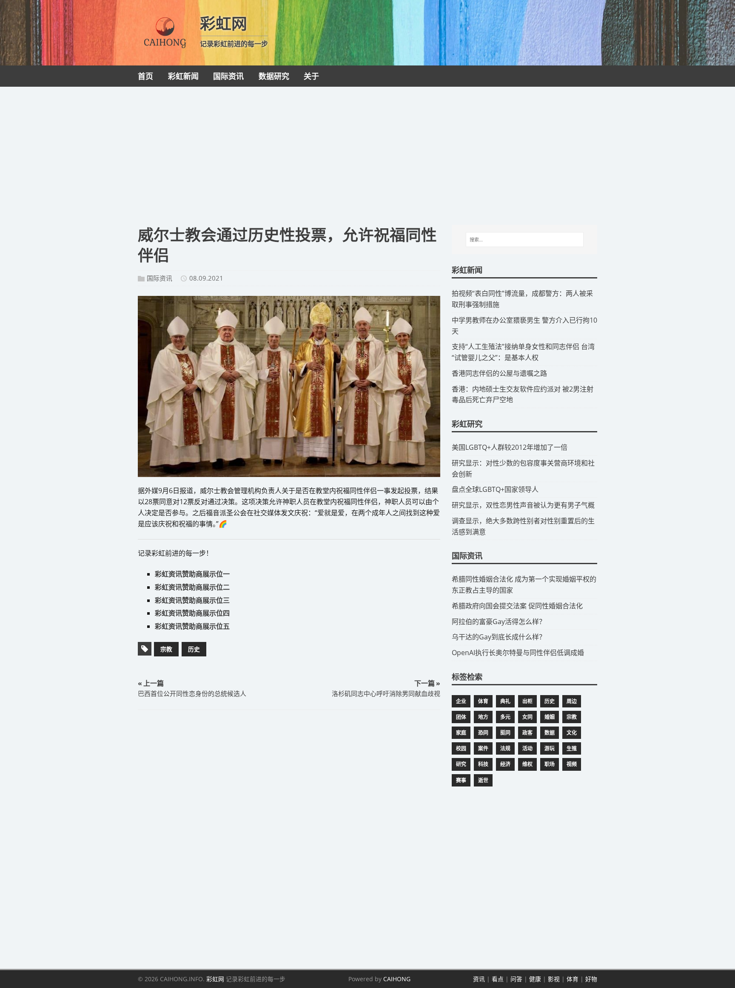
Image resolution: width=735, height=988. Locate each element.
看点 (498, 979)
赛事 (461, 780)
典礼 (505, 701)
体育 (483, 701)
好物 (591, 979)
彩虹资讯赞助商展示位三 (192, 600)
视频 (572, 764)
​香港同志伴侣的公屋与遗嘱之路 (499, 373)
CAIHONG (396, 979)
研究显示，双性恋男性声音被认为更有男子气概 (523, 505)
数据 (549, 732)
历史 (194, 649)
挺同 (505, 732)
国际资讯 (159, 278)
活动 (527, 748)
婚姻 (549, 717)
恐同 (483, 732)
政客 (527, 732)
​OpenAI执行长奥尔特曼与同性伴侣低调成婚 (518, 652)
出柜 (527, 701)
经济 (505, 764)
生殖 (572, 748)
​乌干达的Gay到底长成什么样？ (499, 637)
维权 (527, 764)
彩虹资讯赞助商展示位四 (192, 613)
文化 (572, 732)
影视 (554, 979)
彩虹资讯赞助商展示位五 (192, 626)
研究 (461, 764)
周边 (572, 701)
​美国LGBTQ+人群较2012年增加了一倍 (509, 447)
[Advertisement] (367, 150)
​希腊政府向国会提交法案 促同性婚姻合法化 (517, 605)
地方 (483, 717)
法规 (505, 748)
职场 (549, 764)
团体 (461, 717)
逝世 (483, 780)
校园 (461, 748)
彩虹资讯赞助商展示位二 (192, 587)
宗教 (166, 649)
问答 (516, 979)
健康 (535, 979)
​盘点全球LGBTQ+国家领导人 (495, 489)
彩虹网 (215, 979)
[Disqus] (289, 837)
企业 (461, 701)
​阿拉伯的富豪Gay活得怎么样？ (499, 621)
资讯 (479, 979)
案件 (483, 748)
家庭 (461, 732)
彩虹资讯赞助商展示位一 (192, 574)
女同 (527, 717)
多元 (505, 717)
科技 (483, 764)
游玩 (549, 748)
